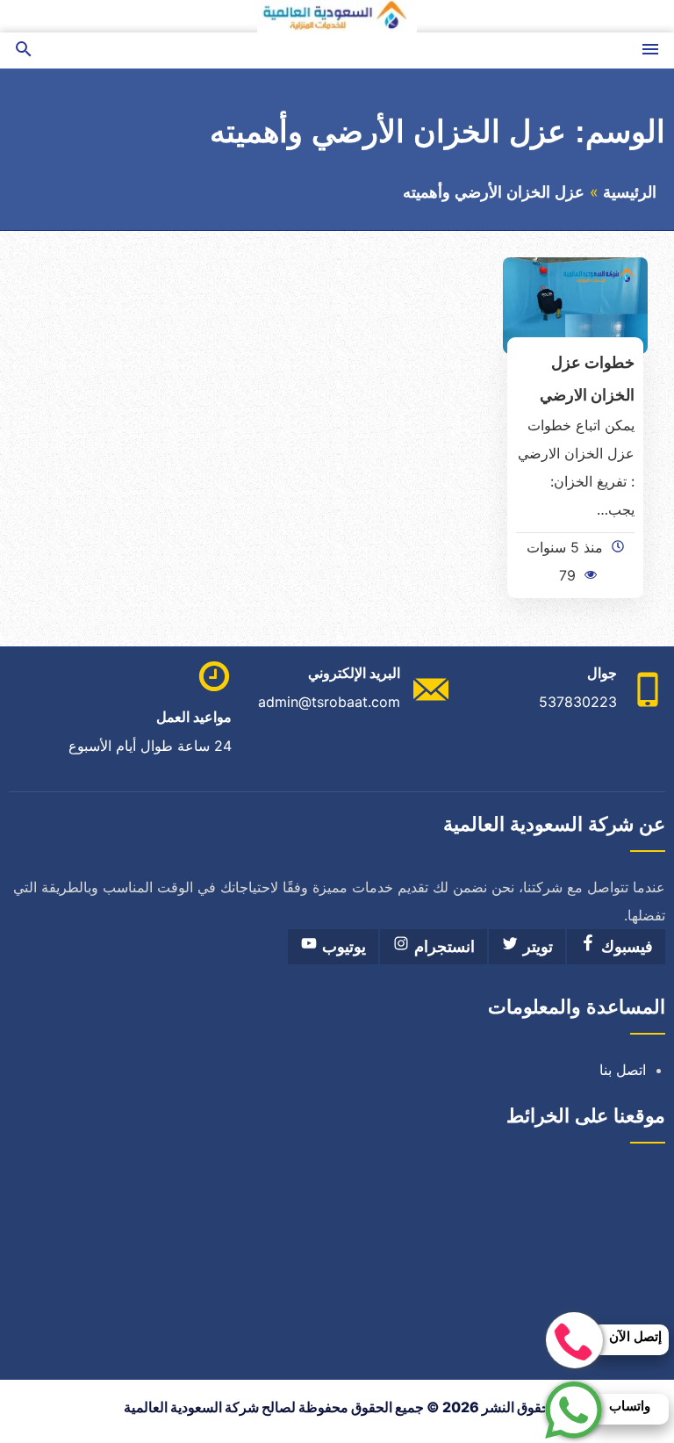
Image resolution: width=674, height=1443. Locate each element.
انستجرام (442, 947)
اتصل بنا (622, 1070)
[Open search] (23, 50)
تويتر (536, 947)
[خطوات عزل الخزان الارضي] (575, 304)
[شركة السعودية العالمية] (337, 16)
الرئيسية (629, 192)
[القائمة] (650, 50)
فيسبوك (625, 947)
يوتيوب (342, 947)
